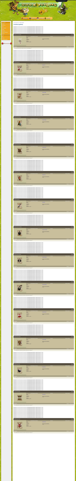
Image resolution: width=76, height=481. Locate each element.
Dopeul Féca (44, 174)
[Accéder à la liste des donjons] (25, 18)
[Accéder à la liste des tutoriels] (40, 18)
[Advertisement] (32, 436)
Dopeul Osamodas (44, 229)
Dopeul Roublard (44, 284)
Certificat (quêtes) (21, 22)
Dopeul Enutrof (44, 147)
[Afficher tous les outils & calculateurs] (48, 18)
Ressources (17, 22)
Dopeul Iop (43, 202)
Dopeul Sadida (44, 339)
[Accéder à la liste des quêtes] (32, 18)
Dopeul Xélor (44, 394)
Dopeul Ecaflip (44, 92)
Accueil (14, 22)
